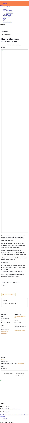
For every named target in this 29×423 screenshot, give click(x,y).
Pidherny (3, 359)
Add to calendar (9, 294)
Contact (4, 20)
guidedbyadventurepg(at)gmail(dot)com (12, 408)
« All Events (4, 31)
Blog (4, 19)
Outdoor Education (7, 15)
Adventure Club (6, 17)
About (4, 18)
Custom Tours (9, 14)
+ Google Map (21, 363)
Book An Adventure (7, 10)
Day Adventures (9, 11)
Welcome (5, 9)
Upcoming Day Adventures (4, 332)
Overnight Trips (9, 13)
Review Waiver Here (7, 22)
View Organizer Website (19, 330)
